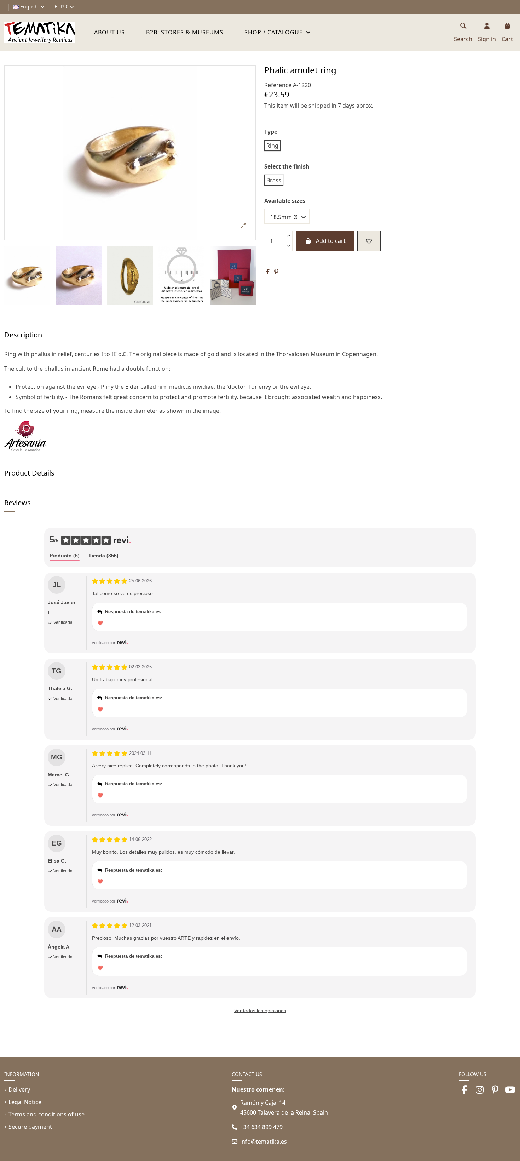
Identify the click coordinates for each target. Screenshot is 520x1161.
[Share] (268, 271)
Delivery (19, 1089)
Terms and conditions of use (46, 1114)
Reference (277, 85)
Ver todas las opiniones (260, 1010)
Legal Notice (24, 1102)
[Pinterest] (276, 271)
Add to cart (331, 241)
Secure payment (30, 1127)
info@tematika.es (263, 1141)
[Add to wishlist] (369, 241)
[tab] (65, 556)
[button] (278, 32)
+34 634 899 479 (261, 1127)
